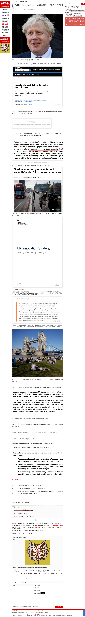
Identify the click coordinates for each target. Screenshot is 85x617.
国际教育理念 (5, 12)
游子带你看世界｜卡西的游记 (21, 513)
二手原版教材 (5, 30)
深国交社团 (5, 27)
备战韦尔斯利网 (61, 615)
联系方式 (47, 612)
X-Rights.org (19, 615)
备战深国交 (41, 612)
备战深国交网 (5, 4)
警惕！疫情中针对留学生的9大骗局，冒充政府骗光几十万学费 (24, 570)
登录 (33, 599)
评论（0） (16, 582)
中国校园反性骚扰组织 (28, 615)
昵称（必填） (37, 585)
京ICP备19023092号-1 (44, 614)
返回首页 (5, 9)
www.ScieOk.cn (19, 614)
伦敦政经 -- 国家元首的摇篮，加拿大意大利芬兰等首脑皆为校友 (24, 573)
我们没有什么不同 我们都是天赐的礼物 (23, 510)
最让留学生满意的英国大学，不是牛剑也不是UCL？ (49, 570)
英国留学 (15, 537)
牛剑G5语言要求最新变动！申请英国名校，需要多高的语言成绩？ (50, 573)
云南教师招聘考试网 (52, 615)
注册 (36, 599)
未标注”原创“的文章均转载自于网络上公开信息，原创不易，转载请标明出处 (28, 610)
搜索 (83, 3)
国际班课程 (5, 21)
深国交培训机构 (34, 612)
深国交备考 (14, 612)
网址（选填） (37, 590)
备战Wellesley (68, 615)
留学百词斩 (36, 615)
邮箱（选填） (37, 588)
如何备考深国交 (21, 612)
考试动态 (5, 35)
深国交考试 (27, 612)
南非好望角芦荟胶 (43, 615)
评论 (35, 9)
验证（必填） (37, 593)
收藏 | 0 (37, 520)
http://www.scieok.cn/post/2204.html (25, 533)
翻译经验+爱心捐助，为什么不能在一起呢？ (24, 516)
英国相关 (22, 1)
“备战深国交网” (20, 523)
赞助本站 (24, 582)
